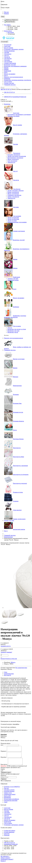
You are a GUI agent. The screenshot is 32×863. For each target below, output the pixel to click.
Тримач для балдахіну (19, 519)
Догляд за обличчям (13, 219)
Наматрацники (17, 385)
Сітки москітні (17, 510)
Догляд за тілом (12, 220)
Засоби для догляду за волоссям (17, 156)
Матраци (15, 376)
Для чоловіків (8, 61)
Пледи (15, 430)
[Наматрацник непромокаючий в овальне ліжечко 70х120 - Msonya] (5, 617)
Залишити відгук (6, 646)
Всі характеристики (21, 667)
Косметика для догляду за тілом (17, 329)
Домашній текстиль (10, 84)
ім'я (2, 745)
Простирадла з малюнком (20, 465)
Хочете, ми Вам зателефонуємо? (21, 89)
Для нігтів (7, 57)
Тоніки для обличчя (13, 196)
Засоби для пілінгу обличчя (15, 190)
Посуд (6, 75)
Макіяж (6, 67)
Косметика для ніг (13, 332)
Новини (6, 13)
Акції (5, 802)
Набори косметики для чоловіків (17, 222)
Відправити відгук (6, 772)
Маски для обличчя (13, 193)
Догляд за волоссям (13, 217)
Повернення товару (10, 794)
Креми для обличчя (13, 192)
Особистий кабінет (9, 830)
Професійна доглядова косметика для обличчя (17, 80)
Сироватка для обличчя (14, 195)
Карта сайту (7, 796)
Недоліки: (3, 757)
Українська (15, 19)
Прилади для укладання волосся (13, 77)
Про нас (6, 12)
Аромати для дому (13, 278)
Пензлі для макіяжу (9, 74)
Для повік (7, 60)
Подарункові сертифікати (11, 799)
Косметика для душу (13, 330)
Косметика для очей (10, 64)
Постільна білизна (18, 439)
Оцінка (3, 769)
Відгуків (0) (7, 675)
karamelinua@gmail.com (19, 96)
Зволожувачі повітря (19, 529)
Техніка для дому (9, 83)
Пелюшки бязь (17, 403)
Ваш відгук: (4, 764)
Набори (6, 69)
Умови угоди (8, 793)
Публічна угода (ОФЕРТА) (12, 786)
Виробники (7, 797)
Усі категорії (7, 44)
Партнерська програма (10, 800)
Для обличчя (7, 58)
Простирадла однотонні (20, 483)
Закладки (6, 833)
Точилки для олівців (13, 116)
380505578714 (8, 96)
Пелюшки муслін (18, 412)
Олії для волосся (12, 161)
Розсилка (6, 835)
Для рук (10, 327)
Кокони (15, 368)
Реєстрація (11, 32)
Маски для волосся (13, 159)
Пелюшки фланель (18, 421)
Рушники (15, 501)
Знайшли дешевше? (6, 652)
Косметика (7, 104)
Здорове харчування (10, 63)
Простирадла (17, 448)
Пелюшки (16, 394)
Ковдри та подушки (18, 359)
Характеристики (9, 673)
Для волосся (7, 54)
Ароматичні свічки (13, 280)
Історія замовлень (9, 832)
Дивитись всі (11, 162)
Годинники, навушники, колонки (14, 49)
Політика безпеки (9, 791)
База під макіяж (8, 47)
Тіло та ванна (8, 81)
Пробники (7, 78)
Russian (12, 21)
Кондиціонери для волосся (15, 157)
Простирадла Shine (18, 456)
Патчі (5, 72)
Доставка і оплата (9, 789)
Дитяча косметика (9, 51)
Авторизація (11, 34)
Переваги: (4, 751)
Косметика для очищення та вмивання (15, 66)
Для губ (6, 55)
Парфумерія (7, 71)
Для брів (6, 52)
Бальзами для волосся (14, 154)
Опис (5, 672)
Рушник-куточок (18, 492)
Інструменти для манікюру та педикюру (19, 114)
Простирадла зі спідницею (20, 474)
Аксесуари (7, 46)
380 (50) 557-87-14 (9, 92)
